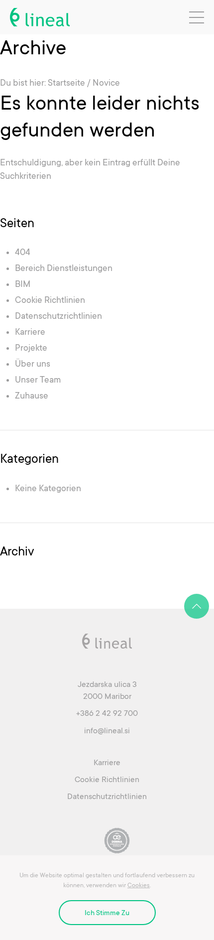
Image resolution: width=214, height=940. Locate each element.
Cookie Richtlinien (50, 300)
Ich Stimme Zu (107, 913)
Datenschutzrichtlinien (58, 316)
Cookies (138, 885)
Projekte (31, 348)
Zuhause (31, 396)
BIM (22, 284)
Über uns (32, 364)
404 (22, 252)
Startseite (66, 83)
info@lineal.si (107, 730)
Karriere (30, 332)
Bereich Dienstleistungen (63, 268)
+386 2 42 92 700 (107, 713)
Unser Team (38, 380)
